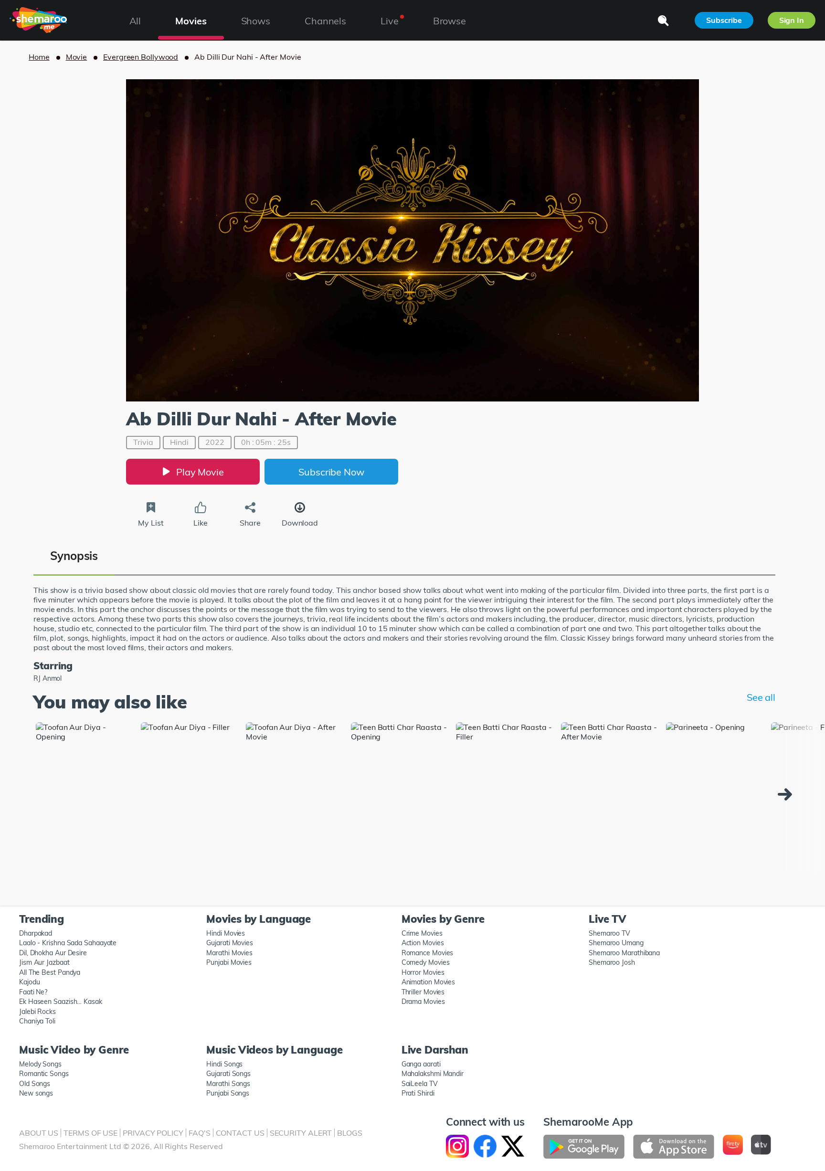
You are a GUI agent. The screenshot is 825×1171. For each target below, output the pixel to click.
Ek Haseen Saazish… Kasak (60, 1001)
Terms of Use (90, 1133)
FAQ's (200, 1133)
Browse (449, 21)
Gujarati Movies (229, 943)
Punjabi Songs (227, 1093)
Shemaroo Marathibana (624, 953)
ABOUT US (38, 1133)
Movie (76, 57)
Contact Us (240, 1133)
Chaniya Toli (37, 1021)
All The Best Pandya (49, 972)
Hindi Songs (224, 1064)
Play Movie (200, 472)
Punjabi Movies (229, 962)
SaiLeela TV (420, 1083)
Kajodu (29, 982)
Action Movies (423, 943)
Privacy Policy (153, 1133)
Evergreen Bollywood (140, 57)
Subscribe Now (331, 472)
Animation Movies (428, 982)
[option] (85, 796)
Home (39, 57)
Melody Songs (40, 1064)
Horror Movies (423, 972)
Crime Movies (422, 933)
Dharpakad (35, 933)
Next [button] (787, 794)
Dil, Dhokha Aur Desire (53, 953)
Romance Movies (428, 953)
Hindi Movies (225, 933)
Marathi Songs (228, 1083)
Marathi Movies (229, 953)
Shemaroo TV (609, 933)
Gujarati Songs (228, 1073)
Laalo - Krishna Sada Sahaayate (67, 943)
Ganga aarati (421, 1064)
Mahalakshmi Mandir (433, 1073)
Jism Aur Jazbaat (44, 962)
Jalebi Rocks (37, 1011)
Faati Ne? (33, 992)
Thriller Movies (423, 992)
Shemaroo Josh (612, 962)
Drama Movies (423, 1001)
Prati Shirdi (418, 1093)
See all (761, 697)
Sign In (791, 20)
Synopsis (74, 556)
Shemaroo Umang (616, 943)
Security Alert (301, 1133)
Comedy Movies (426, 962)
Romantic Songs (44, 1073)
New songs (36, 1093)
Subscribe (723, 20)
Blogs (349, 1133)
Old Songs (34, 1083)
